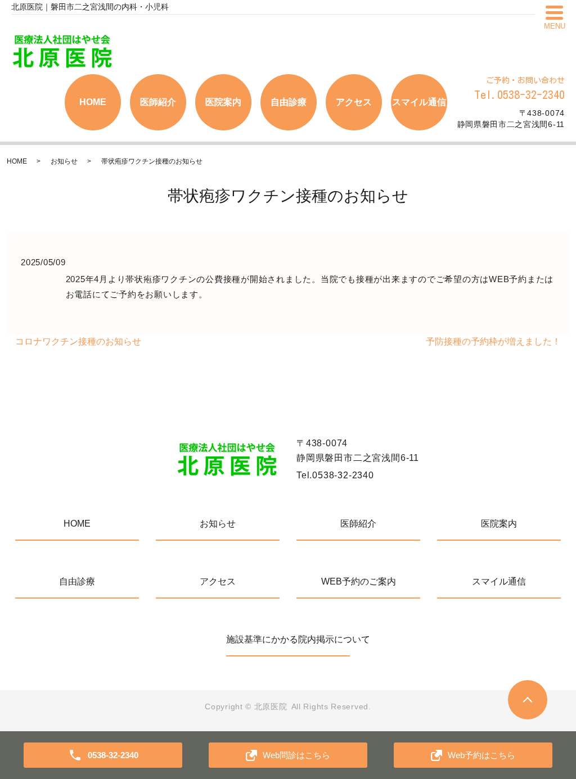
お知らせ (64, 161)
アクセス (354, 102)
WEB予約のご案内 (358, 581)
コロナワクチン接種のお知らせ (78, 341)
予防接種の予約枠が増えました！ (493, 341)
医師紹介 (158, 102)
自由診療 (289, 102)
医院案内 (223, 102)
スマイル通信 (419, 102)
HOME (92, 102)
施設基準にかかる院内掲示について (288, 639)
